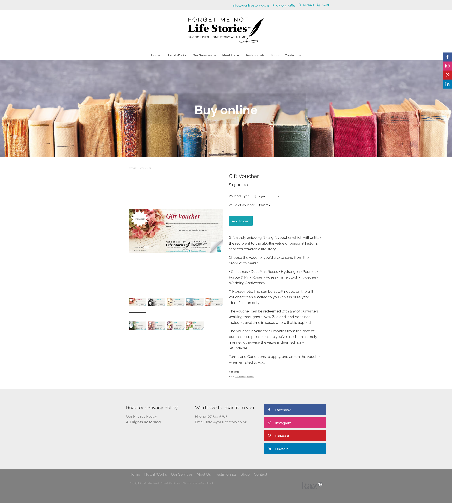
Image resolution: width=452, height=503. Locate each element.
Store (132, 168)
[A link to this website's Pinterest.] (447, 75)
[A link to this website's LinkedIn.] (447, 84)
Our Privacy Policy (141, 416)
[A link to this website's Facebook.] (447, 57)
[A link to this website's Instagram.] (447, 66)
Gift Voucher (240, 377)
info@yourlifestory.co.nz (251, 5)
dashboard (153, 482)
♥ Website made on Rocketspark (197, 482)
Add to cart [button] (241, 220)
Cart (325, 5)
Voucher (145, 168)
